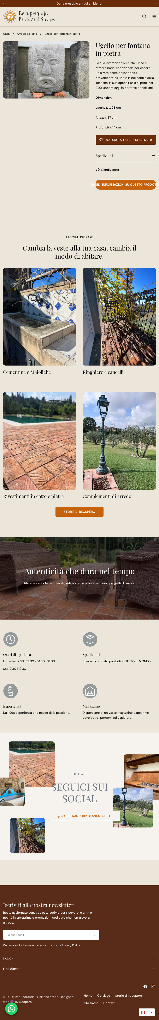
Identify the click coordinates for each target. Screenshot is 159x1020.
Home (88, 996)
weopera (25, 1002)
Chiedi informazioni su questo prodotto (126, 185)
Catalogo (103, 996)
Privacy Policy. (71, 945)
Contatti (109, 1003)
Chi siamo (91, 1003)
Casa (6, 34)
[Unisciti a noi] (94, 935)
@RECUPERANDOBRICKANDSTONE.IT (84, 816)
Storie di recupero (79, 512)
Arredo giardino (27, 34)
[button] (147, 1012)
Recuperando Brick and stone (36, 997)
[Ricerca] (144, 16)
